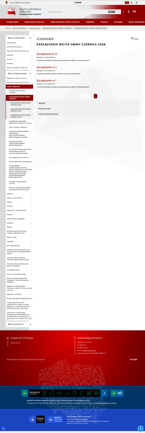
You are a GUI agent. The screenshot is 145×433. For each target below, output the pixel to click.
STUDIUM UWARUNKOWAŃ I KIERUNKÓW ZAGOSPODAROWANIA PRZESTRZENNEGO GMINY (19, 134)
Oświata (10, 194)
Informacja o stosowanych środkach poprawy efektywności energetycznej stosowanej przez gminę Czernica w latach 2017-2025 (19, 315)
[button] (78, 2)
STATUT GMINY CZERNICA (18, 127)
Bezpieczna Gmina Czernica (17, 78)
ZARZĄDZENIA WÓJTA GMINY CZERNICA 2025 (21, 110)
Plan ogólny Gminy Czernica (19, 157)
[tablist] (132, 2)
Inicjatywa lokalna (13, 270)
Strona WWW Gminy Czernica (20, 3)
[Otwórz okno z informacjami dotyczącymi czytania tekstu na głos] (38, 39)
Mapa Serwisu (15, 343)
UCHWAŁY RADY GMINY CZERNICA (17, 92)
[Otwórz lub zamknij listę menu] (30, 38)
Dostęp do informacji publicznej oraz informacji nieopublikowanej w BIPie (19, 252)
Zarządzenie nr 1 (46, 80)
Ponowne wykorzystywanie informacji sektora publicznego (18, 259)
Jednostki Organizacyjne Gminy (18, 82)
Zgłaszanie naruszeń (14, 294)
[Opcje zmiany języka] (134, 11)
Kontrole (10, 206)
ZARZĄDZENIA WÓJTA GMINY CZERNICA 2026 (21, 104)
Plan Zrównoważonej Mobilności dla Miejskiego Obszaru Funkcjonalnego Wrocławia (20, 151)
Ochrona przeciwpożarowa (16, 274)
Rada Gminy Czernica (14, 47)
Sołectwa (10, 55)
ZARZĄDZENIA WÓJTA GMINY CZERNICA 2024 (21, 116)
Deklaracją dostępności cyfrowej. (107, 403)
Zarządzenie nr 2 (46, 67)
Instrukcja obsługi (13, 246)
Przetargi (10, 63)
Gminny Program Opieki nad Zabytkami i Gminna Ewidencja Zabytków (18, 280)
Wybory (9, 227)
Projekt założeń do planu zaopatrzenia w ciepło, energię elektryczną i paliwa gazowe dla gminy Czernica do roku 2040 (18, 305)
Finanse (9, 59)
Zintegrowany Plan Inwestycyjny (20, 162)
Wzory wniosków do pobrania (17, 68)
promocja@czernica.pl (89, 350)
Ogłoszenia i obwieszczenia (16, 210)
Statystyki (10, 241)
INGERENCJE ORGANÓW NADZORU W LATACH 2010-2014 (20, 122)
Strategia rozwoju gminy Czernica (17, 182)
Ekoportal (10, 223)
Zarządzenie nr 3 (46, 54)
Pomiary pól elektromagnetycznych (19, 298)
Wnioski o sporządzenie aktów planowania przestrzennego (19, 188)
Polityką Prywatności (81, 419)
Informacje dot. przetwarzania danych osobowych (17, 265)
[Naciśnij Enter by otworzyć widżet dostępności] (128, 11)
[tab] (127, 2)
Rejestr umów (12, 237)
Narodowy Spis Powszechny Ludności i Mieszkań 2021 (16, 232)
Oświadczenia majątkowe (16, 219)
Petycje (9, 202)
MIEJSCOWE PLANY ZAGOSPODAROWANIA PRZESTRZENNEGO (17, 143)
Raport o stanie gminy (15, 198)
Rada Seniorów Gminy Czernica (18, 51)
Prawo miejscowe (13, 86)
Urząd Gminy (11, 43)
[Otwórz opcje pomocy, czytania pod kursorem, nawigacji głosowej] (140, 428)
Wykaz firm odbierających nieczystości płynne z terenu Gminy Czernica (19, 288)
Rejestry (10, 214)
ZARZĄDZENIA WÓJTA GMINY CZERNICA (19, 98)
